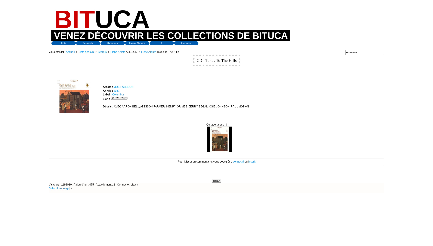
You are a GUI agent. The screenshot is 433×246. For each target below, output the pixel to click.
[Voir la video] (219, 151)
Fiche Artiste (117, 52)
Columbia (118, 94)
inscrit (251, 161)
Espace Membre (137, 43)
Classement (112, 43)
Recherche (88, 43)
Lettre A (102, 52)
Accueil (70, 52)
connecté (238, 161)
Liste (63, 43)
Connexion (186, 43)
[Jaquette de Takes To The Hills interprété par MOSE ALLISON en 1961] (74, 112)
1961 (116, 90)
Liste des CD (86, 52)
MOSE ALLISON (123, 86)
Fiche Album (148, 52)
